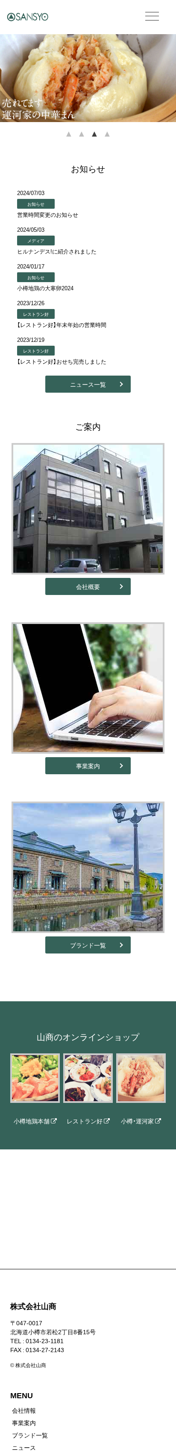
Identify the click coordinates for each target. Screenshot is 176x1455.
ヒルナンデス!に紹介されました (57, 251)
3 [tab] (94, 139)
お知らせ (35, 204)
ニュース (24, 1447)
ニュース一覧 (88, 384)
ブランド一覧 (88, 945)
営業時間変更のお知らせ (47, 214)
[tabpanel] (88, 78)
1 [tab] (69, 139)
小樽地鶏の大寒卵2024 (45, 288)
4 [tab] (107, 139)
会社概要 (88, 586)
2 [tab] (81, 139)
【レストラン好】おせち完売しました (61, 361)
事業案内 (88, 765)
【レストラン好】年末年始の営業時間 (61, 325)
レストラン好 (36, 314)
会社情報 (24, 1410)
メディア (35, 240)
